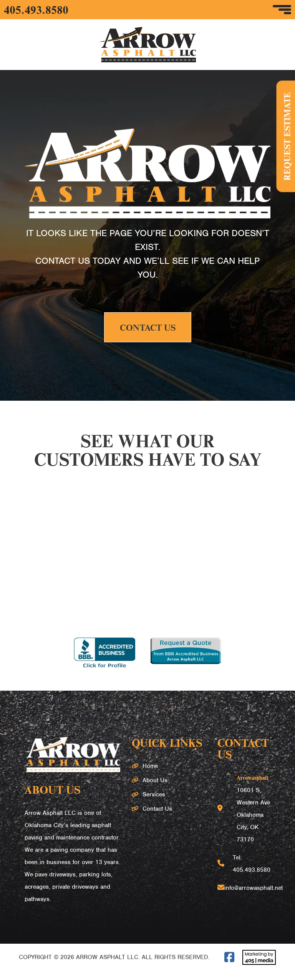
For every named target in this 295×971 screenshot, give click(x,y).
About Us (155, 780)
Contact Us (148, 327)
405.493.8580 (36, 9)
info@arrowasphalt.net (253, 888)
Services (154, 794)
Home (150, 766)
